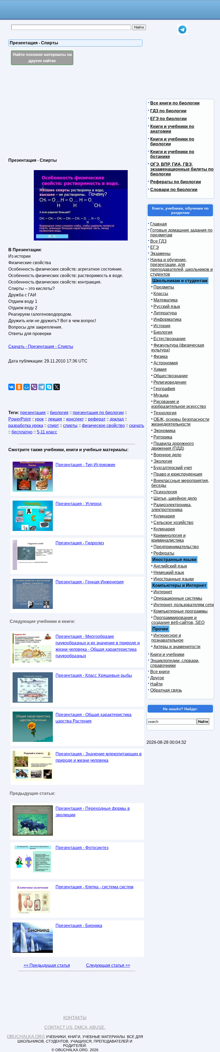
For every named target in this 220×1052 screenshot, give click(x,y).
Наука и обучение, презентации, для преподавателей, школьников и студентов (181, 267)
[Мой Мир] (26, 387)
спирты (70, 425)
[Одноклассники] (19, 387)
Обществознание (170, 376)
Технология (165, 413)
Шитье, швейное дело (175, 498)
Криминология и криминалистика (168, 538)
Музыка (160, 395)
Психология (165, 492)
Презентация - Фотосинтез (82, 847)
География (164, 388)
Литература (165, 313)
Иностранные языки (173, 579)
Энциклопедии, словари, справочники (174, 663)
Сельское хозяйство (173, 522)
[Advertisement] (55, 111)
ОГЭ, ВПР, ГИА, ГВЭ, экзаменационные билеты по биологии (182, 169)
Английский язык (170, 566)
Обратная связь (166, 690)
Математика (165, 300)
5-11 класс (47, 432)
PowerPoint (19, 419)
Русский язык (166, 306)
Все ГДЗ (158, 241)
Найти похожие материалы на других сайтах (42, 57)
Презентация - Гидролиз (80, 543)
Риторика (162, 437)
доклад (117, 419)
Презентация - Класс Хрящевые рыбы (94, 675)
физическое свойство (103, 425)
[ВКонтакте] (11, 387)
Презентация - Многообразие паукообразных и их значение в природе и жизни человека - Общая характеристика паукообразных (98, 646)
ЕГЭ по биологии (168, 118)
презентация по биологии (98, 412)
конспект (75, 419)
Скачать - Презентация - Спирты (40, 346)
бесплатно (22, 432)
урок (39, 419)
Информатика (167, 319)
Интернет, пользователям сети (183, 604)
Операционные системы (177, 598)
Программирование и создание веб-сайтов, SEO (177, 620)
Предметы (163, 287)
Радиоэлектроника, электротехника (171, 507)
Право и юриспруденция (177, 474)
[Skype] (49, 387)
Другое (157, 678)
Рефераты (163, 553)
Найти (156, 684)
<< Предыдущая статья (47, 965)
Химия (160, 369)
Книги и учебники (167, 654)
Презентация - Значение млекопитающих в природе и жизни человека (99, 757)
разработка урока (25, 425)
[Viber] (34, 387)
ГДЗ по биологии (168, 111)
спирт (53, 425)
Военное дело (167, 455)
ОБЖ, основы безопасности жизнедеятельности (180, 421)
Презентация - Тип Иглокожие (85, 464)
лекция (55, 419)
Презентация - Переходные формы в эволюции (93, 811)
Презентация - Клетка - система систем (94, 887)
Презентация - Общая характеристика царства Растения (93, 717)
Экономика (164, 430)
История (161, 326)
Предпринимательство (176, 546)
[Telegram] (41, 387)
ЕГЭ (154, 247)
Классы (160, 293)
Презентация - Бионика (79, 925)
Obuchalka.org (26, 1036)
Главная (158, 224)
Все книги (160, 671)
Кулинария (164, 516)
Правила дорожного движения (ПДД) (172, 446)
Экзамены (160, 253)
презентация (33, 412)
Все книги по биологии (175, 103)
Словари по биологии (173, 189)
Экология (162, 461)
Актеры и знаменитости (176, 646)
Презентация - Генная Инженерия (90, 582)
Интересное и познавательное (167, 637)
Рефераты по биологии (175, 181)
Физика (160, 356)
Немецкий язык (168, 572)
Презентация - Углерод (78, 503)
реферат (96, 419)
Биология (163, 332)
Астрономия (165, 363)
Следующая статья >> (108, 965)
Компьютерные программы (180, 611)
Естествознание (169, 338)
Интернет (162, 592)
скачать (136, 425)
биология (59, 412)
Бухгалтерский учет (172, 467)
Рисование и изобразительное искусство (178, 404)
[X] (56, 387)
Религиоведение (169, 382)
